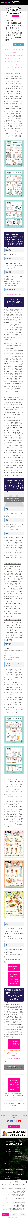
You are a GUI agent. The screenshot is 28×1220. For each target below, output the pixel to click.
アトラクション (7, 1149)
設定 (22, 1214)
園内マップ (17, 1151)
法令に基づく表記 (19, 1174)
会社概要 (17, 1177)
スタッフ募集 (18, 1179)
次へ (24, 1115)
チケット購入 (14, 1126)
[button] (25, 1182)
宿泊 (5, 1163)
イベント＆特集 (7, 1151)
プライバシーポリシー (13, 1217)
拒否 (14, 1214)
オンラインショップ (8, 1161)
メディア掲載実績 (19, 1169)
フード (5, 1158)
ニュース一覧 (7, 1154)
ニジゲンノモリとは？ (20, 1158)
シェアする (19, 44)
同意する (5, 1214)
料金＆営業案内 (18, 1154)
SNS (16, 1172)
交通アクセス (18, 1156)
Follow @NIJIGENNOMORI (14, 1058)
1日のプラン (17, 1149)
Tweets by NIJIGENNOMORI (14, 1067)
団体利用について (8, 1169)
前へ (4, 1115)
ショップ (6, 1156)
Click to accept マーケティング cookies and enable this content (14, 499)
